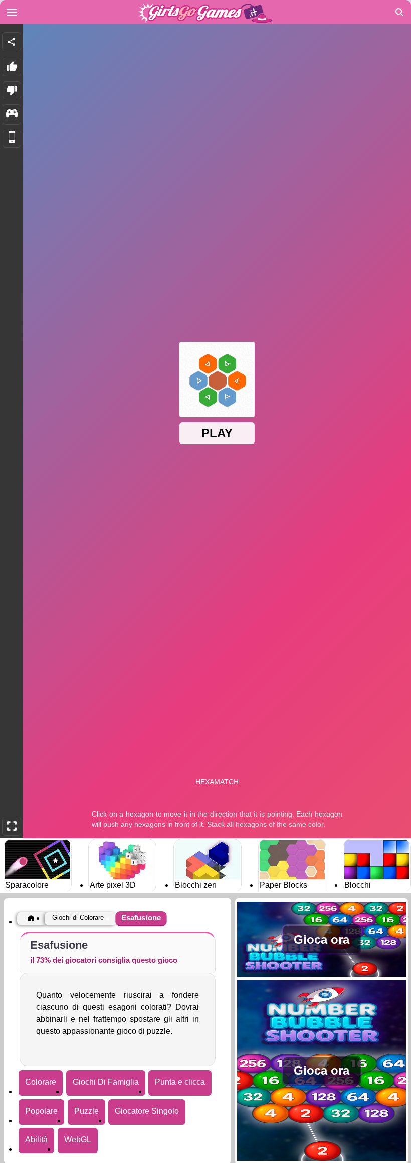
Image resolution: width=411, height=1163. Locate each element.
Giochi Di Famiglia (106, 1082)
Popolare (41, 1111)
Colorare (40, 1082)
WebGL (77, 1139)
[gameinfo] (12, 114)
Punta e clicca (180, 1082)
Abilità (36, 1139)
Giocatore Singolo (147, 1111)
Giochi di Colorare (78, 917)
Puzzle (86, 1111)
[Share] (11, 41)
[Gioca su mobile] (12, 139)
